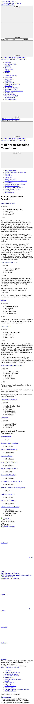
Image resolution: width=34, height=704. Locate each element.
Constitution (8, 177)
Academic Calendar (10, 76)
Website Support (9, 687)
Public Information (10, 686)
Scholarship (4, 417)
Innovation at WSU (10, 64)
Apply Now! (8, 77)
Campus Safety (9, 682)
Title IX (7, 681)
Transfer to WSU (10, 97)
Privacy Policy (9, 677)
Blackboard (8, 81)
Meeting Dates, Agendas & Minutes (15, 172)
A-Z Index (8, 670)
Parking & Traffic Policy (8, 475)
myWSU (6, 5)
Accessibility (8, 684)
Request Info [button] (4, 526)
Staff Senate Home (10, 170)
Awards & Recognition (8, 203)
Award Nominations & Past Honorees (16, 181)
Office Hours (8, 86)
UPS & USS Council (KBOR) (10, 507)
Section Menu (17, 153)
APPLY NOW (21, 59)
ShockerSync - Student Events (14, 91)
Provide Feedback (10, 179)
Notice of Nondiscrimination (13, 679)
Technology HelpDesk (11, 96)
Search (3, 39)
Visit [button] (9, 526)
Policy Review (5, 326)
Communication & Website (9, 262)
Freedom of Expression (11, 674)
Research (7, 3)
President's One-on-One (8, 494)
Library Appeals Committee (9, 462)
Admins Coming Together (12, 189)
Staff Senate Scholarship (12, 186)
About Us (7, 191)
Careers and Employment (12, 84)
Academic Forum (6, 436)
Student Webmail (10, 94)
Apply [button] (13, 526)
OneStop (12, 5)
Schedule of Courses (11, 89)
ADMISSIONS (14, 57)
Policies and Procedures (12, 87)
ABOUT (14, 59)
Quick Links (17, 7)
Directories (13, 3)
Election (3, 300)
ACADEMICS (5, 57)
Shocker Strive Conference (9, 399)
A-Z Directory (9, 79)
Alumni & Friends (6, 667)
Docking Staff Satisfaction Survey (15, 184)
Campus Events (9, 82)
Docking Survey (9, 192)
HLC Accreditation (10, 691)
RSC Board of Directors (8, 500)
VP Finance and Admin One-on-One (12, 481)
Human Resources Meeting (9, 449)
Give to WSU (9, 69)
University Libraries (10, 99)
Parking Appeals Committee (9, 468)
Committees (8, 176)
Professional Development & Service (12, 365)
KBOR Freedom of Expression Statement (17, 689)
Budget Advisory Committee (9, 443)
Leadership (4, 1)
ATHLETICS (8, 59)
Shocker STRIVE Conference (13, 187)
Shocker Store (9, 92)
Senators (7, 174)
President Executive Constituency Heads (13, 487)
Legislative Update (6, 456)
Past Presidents (9, 182)
